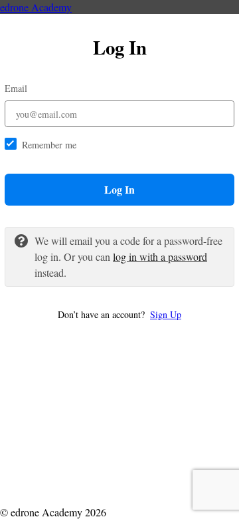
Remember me (49, 144)
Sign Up (165, 314)
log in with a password (160, 256)
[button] (119, 314)
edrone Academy (36, 7)
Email (16, 88)
